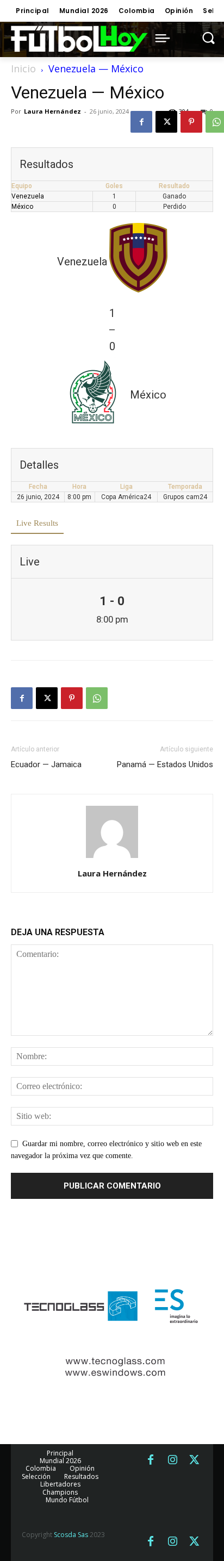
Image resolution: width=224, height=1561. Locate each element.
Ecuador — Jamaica (46, 764)
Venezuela (27, 196)
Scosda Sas (71, 1534)
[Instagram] (172, 1460)
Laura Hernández (52, 111)
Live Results (37, 523)
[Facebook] (141, 122)
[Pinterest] (191, 122)
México (22, 206)
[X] (166, 122)
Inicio (23, 68)
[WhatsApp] (97, 698)
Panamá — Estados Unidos (165, 764)
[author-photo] (112, 858)
